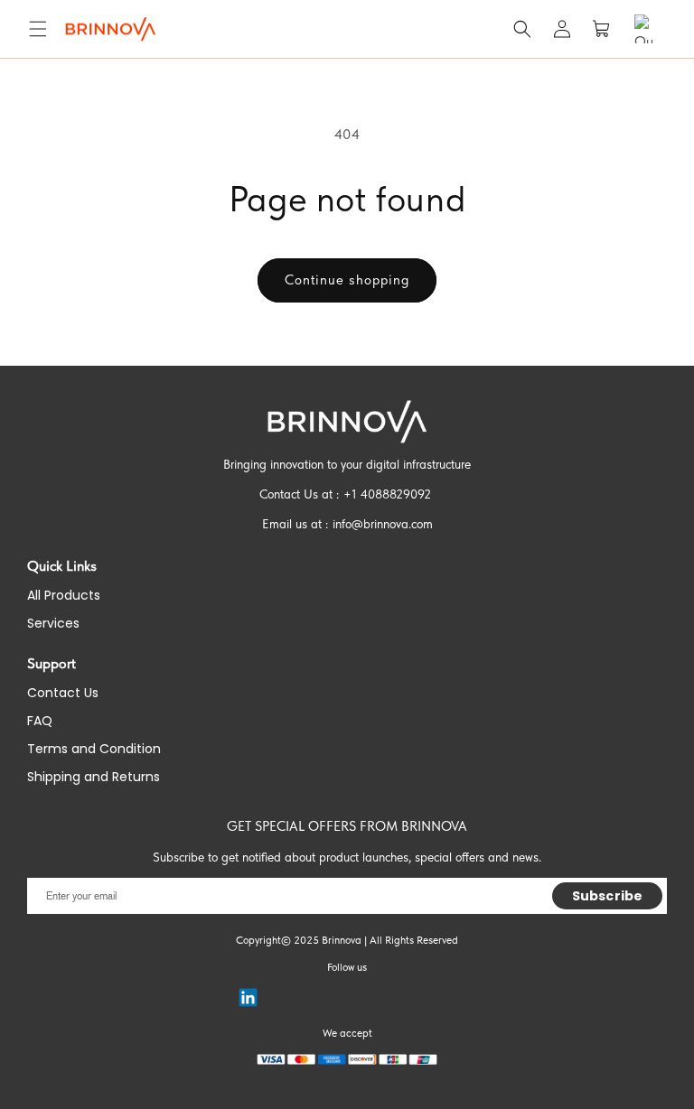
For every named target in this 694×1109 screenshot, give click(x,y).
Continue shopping (347, 280)
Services (53, 623)
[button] (38, 29)
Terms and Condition (94, 749)
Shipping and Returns (93, 777)
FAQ (39, 721)
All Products (63, 595)
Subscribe (607, 896)
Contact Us (62, 693)
